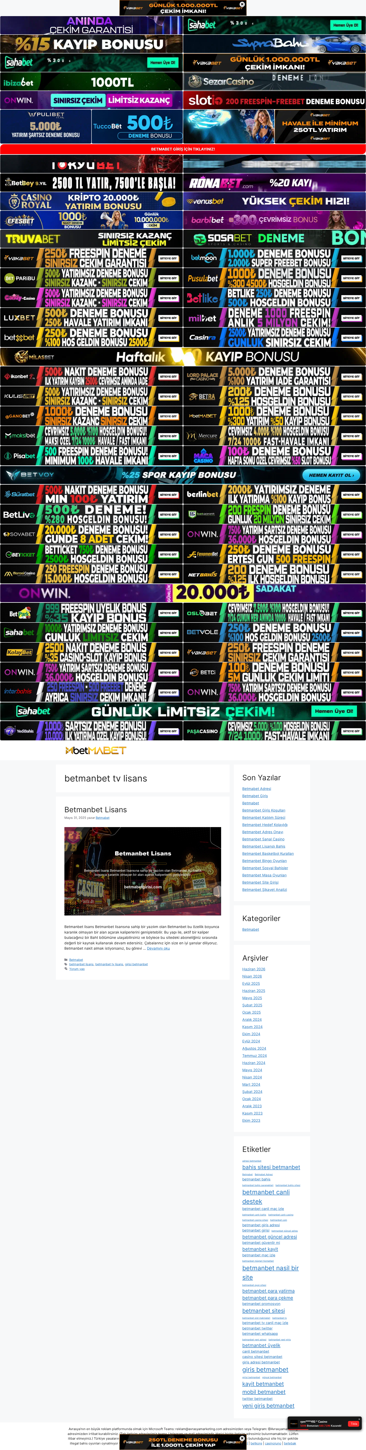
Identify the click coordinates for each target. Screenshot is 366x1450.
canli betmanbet (255, 1351)
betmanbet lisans (81, 964)
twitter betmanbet (257, 1399)
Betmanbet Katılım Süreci (263, 817)
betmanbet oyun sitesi (254, 1285)
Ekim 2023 (251, 1120)
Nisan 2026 (252, 976)
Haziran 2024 (253, 1063)
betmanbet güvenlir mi (261, 1243)
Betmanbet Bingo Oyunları (264, 861)
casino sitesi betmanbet (262, 1357)
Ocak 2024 (251, 1099)
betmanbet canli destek (266, 1196)
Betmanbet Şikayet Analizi (264, 890)
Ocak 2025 (251, 1012)
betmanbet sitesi (263, 1310)
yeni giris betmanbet (268, 1405)
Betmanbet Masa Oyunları (264, 875)
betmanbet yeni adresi (254, 1339)
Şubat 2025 (252, 1005)
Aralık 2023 (252, 1106)
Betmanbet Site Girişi (260, 882)
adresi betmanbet (251, 1161)
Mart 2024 (251, 1084)
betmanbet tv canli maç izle (265, 1323)
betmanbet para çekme (267, 1298)
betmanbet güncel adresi (269, 1236)
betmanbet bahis (256, 1179)
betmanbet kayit (260, 1249)
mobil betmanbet (264, 1392)
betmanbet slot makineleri (256, 1318)
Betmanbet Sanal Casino (263, 839)
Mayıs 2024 (252, 1070)
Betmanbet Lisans (95, 809)
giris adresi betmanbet (261, 1362)
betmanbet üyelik (261, 1345)
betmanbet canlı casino (280, 1214)
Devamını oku (158, 948)
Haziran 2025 (253, 991)
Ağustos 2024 (254, 1048)
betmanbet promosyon (261, 1304)
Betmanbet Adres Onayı (262, 832)
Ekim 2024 (251, 1034)
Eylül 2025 (251, 983)
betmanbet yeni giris (280, 1339)
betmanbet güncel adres (285, 1230)
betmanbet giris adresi (261, 1225)
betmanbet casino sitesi (255, 1220)
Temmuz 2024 (254, 1056)
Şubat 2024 (252, 1092)
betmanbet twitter (257, 1328)
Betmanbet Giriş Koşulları (263, 810)
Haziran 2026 (253, 969)
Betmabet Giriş (255, 796)
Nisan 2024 (252, 1077)
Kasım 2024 (252, 1027)
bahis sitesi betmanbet (271, 1167)
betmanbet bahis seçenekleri (257, 1185)
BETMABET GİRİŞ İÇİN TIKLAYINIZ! (183, 149)
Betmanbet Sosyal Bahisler (265, 868)
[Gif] (183, 357)
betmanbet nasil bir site (270, 1272)
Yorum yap (77, 969)
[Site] (91, 258)
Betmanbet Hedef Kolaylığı (265, 825)
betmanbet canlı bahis (254, 1214)
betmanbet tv (279, 1318)
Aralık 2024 (252, 1019)
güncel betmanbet (272, 1377)
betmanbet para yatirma (268, 1291)
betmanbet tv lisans (109, 964)
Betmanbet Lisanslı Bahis (263, 846)
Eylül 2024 (251, 1041)
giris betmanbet (265, 1369)
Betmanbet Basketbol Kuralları (268, 853)
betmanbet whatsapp (260, 1333)
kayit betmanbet (263, 1383)
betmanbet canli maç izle (263, 1209)
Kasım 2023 (252, 1113)
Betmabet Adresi (256, 789)
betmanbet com (278, 1220)
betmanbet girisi (255, 1230)
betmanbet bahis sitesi (288, 1185)
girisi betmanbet (136, 964)
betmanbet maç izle (258, 1255)
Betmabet (76, 960)
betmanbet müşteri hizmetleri (258, 1261)
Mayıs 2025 (252, 998)
